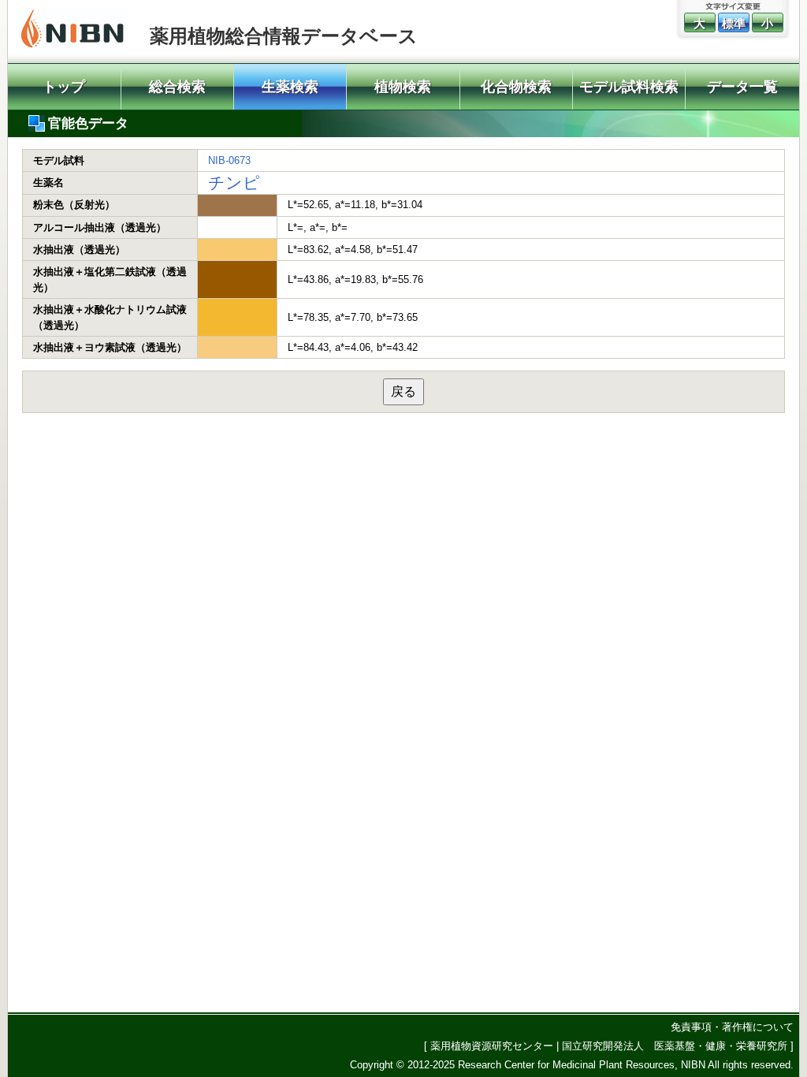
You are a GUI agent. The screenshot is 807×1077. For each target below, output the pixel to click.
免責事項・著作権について (732, 1027)
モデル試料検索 (629, 87)
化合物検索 (516, 87)
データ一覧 (742, 87)
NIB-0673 (229, 160)
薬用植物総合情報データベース (284, 36)
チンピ (234, 182)
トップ (64, 87)
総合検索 (177, 87)
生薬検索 (290, 87)
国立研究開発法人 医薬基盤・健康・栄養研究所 (674, 1046)
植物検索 (402, 87)
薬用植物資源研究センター (491, 1046)
